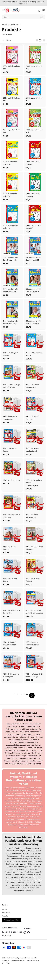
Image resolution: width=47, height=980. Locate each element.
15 (27, 694)
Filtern (8, 40)
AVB (3, 963)
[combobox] (23, 17)
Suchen (4, 909)
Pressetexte (6, 912)
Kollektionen (15, 24)
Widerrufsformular (33, 960)
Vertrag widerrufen (11, 920)
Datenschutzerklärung (18, 960)
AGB (8, 963)
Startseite (5, 24)
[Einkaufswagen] (39, 10)
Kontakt (5, 916)
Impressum (5, 960)
